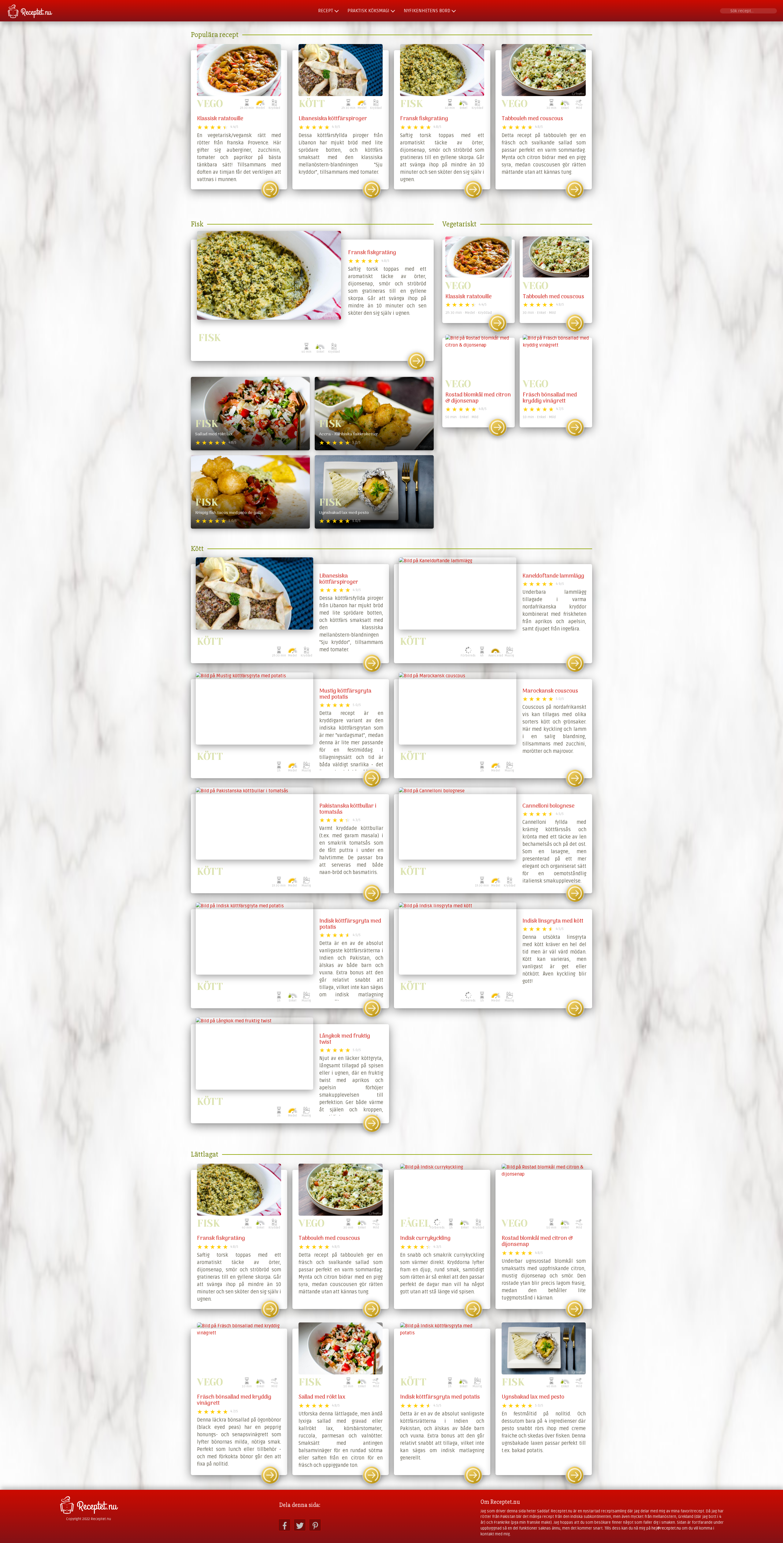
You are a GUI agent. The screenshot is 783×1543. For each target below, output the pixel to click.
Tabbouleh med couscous (532, 118)
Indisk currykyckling (425, 1238)
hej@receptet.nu (666, 1528)
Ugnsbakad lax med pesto (533, 1397)
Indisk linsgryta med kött (552, 921)
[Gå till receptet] (270, 189)
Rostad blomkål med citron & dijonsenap (478, 398)
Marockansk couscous (550, 691)
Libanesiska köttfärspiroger (333, 118)
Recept (325, 10)
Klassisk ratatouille (220, 118)
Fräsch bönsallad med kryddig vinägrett (550, 398)
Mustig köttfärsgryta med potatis (345, 694)
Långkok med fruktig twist (344, 1039)
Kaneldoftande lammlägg (553, 576)
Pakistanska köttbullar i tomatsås (347, 809)
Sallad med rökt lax (322, 1397)
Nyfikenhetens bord (427, 10)
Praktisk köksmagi (368, 10)
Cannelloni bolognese (548, 806)
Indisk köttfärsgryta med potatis (350, 924)
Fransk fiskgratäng (424, 118)
